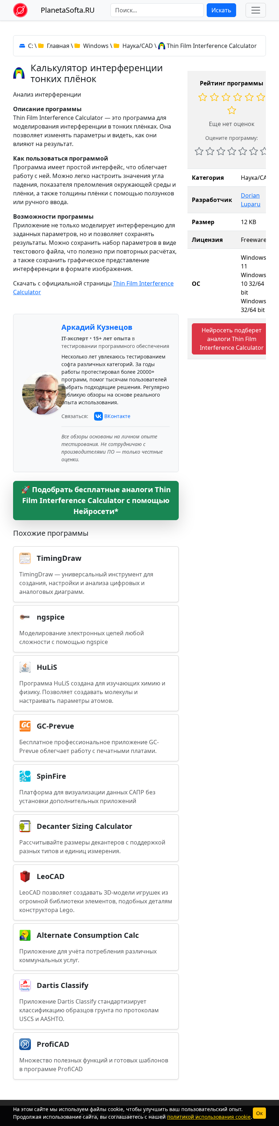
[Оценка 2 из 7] (210, 151)
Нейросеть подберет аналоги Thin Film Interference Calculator (232, 339)
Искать (221, 10)
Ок (259, 1113)
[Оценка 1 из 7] (199, 151)
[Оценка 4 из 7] (231, 151)
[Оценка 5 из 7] (242, 151)
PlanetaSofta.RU (68, 10)
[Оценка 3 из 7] (221, 151)
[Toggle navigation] (256, 10)
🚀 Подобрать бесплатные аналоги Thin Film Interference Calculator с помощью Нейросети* (96, 500)
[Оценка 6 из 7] (253, 151)
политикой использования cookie (209, 1116)
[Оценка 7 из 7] (264, 151)
